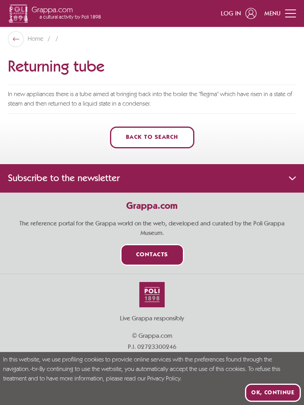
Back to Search (152, 137)
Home (36, 39)
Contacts (152, 255)
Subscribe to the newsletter (64, 178)
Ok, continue (272, 393)
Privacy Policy (163, 379)
